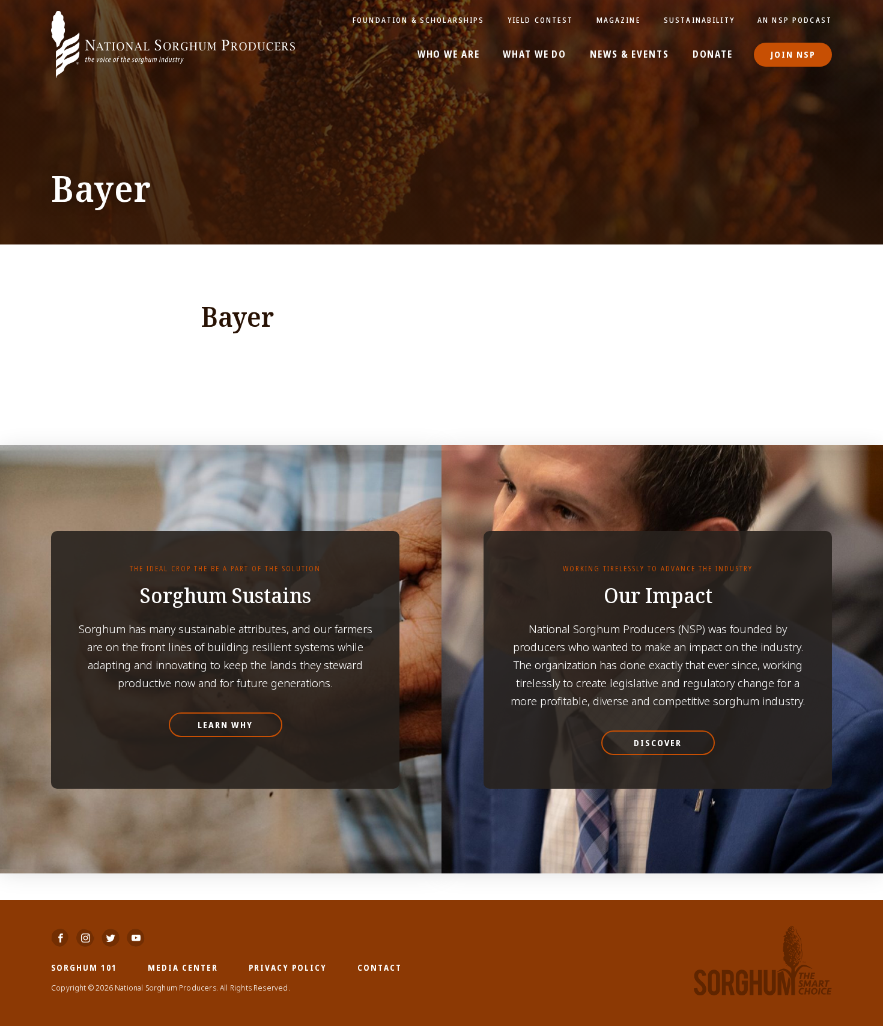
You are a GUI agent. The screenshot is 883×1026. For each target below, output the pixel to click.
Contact (379, 967)
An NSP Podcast (794, 20)
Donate (713, 54)
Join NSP (793, 54)
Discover (658, 743)
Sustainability (699, 20)
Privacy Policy (288, 967)
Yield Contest (541, 20)
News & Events (629, 54)
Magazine (618, 20)
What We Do (534, 54)
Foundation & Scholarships (419, 20)
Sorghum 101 (84, 967)
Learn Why (225, 725)
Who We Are (448, 54)
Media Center (183, 967)
